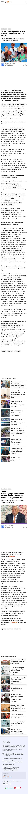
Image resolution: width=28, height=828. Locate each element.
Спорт (10, 351)
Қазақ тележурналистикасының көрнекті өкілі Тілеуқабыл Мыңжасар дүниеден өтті (12, 494)
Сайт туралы (5, 773)
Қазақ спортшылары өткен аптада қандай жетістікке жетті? (13, 33)
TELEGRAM (14, 622)
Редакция (5, 775)
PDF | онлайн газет (7, 776)
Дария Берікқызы (10, 63)
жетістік (17, 351)
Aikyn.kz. (12, 556)
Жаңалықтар (4, 488)
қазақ (3, 351)
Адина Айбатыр (9, 525)
